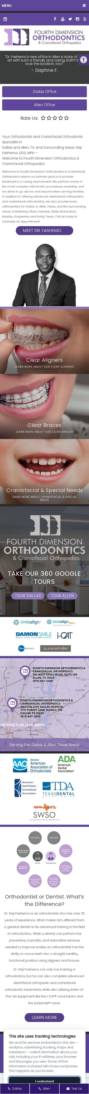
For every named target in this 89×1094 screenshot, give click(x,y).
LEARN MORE (44, 1017)
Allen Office (44, 104)
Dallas (16, 1088)
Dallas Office (44, 91)
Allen (46, 1088)
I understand (44, 1081)
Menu (6, 5)
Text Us (76, 1088)
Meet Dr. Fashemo (42, 230)
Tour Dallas (28, 595)
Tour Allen (62, 595)
